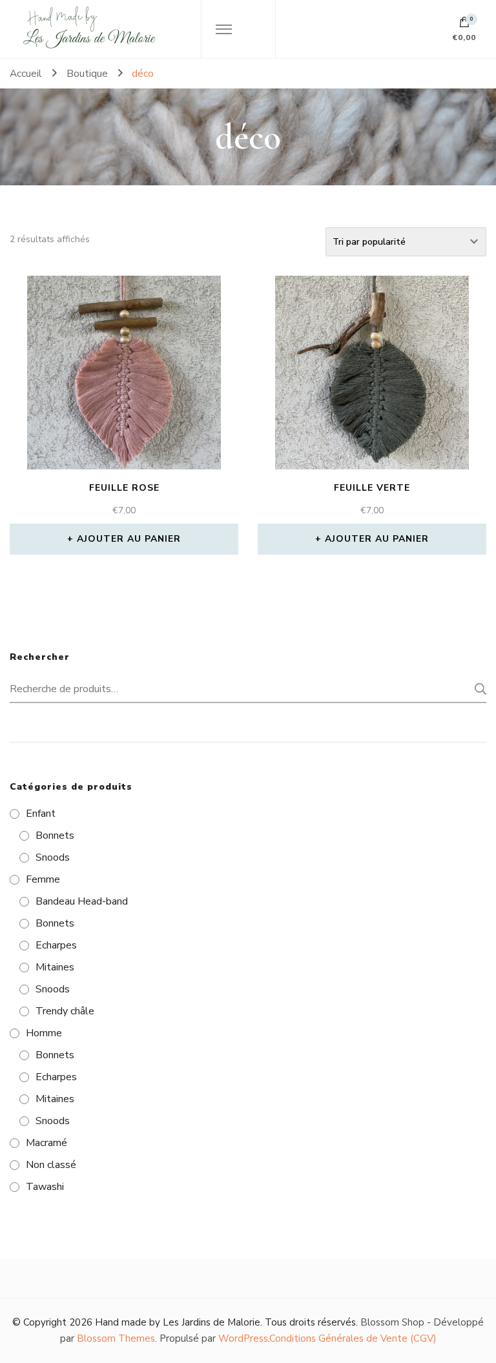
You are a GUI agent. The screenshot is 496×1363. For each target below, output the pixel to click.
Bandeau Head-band (82, 901)
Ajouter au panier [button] (129, 539)
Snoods (53, 857)
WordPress (243, 1338)
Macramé (46, 1143)
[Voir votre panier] (464, 25)
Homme (44, 1033)
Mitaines (55, 967)
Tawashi (45, 1187)
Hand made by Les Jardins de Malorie (177, 1322)
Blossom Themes (116, 1338)
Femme (43, 879)
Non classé (51, 1165)
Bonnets (55, 835)
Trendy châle (65, 1011)
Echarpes (56, 945)
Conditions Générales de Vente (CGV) (353, 1338)
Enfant (41, 813)
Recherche (476, 689)
